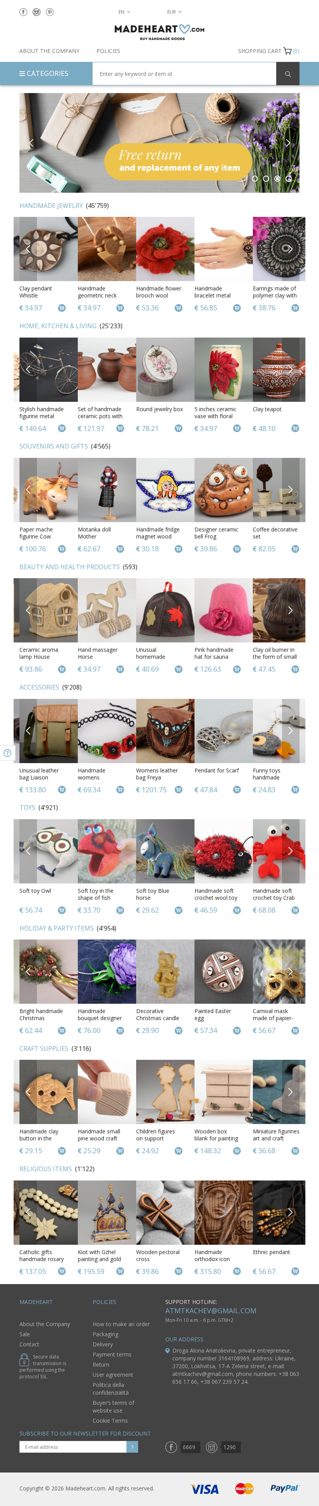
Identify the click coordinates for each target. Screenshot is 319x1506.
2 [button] (266, 179)
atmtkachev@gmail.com (210, 1310)
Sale (24, 1334)
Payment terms (112, 1354)
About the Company (49, 51)
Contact (29, 1344)
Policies (108, 51)
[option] (43, 265)
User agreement (113, 1374)
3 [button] (277, 179)
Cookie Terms (110, 1420)
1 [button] (255, 179)
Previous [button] (31, 142)
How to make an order (121, 1324)
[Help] (8, 753)
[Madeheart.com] (159, 32)
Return (101, 1364)
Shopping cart (260, 51)
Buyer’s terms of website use (113, 1406)
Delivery (103, 1344)
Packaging (105, 1334)
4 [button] (289, 179)
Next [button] (288, 142)
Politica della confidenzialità (111, 1388)
